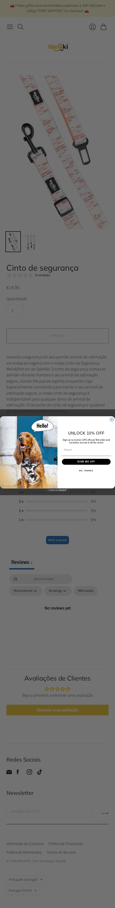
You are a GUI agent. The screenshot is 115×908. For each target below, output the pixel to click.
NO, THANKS (86, 471)
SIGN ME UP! (86, 461)
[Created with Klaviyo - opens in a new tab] (57, 490)
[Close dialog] (111, 419)
